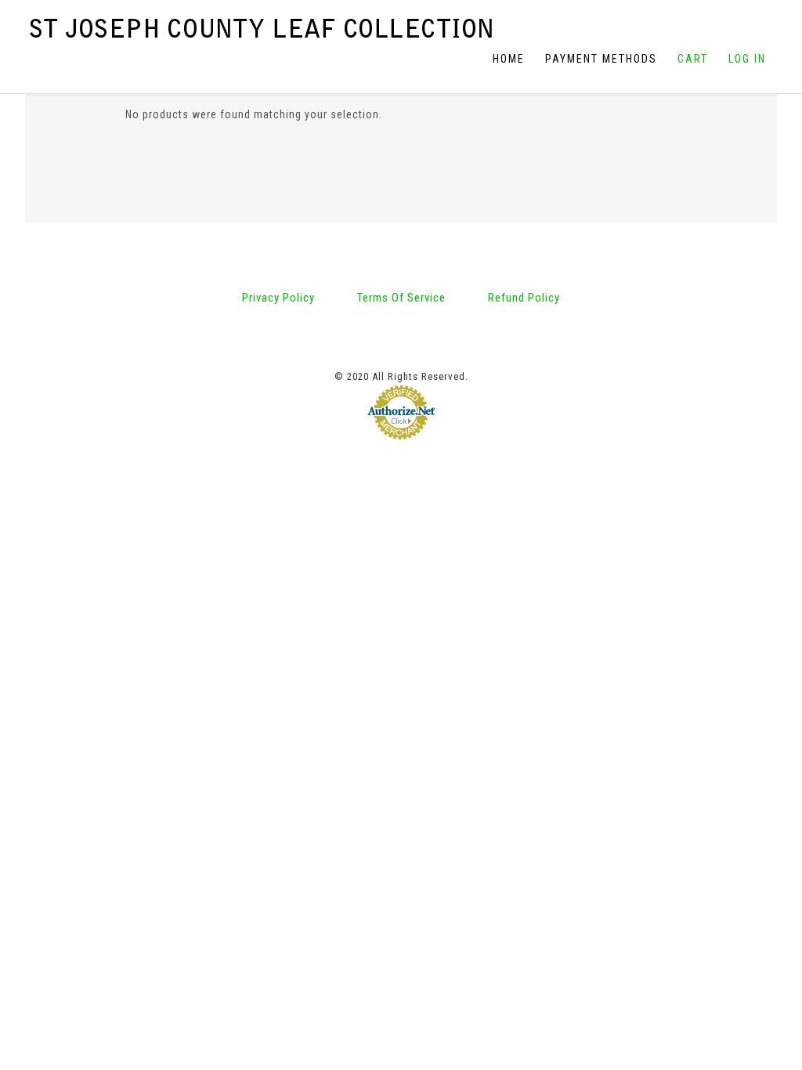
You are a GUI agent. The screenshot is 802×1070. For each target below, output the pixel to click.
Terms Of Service (401, 298)
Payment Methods (601, 58)
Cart (692, 58)
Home (509, 58)
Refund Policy (524, 298)
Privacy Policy (278, 298)
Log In (747, 58)
